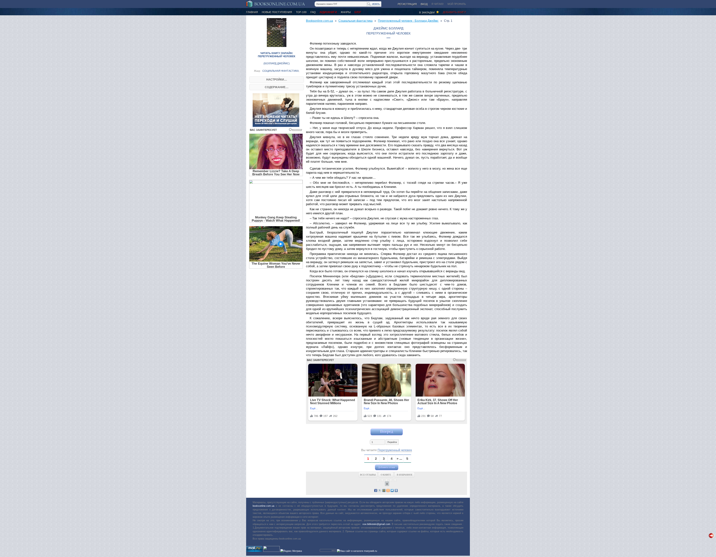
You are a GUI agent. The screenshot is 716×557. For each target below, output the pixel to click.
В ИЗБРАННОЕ (404, 474)
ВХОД (424, 4)
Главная (252, 12)
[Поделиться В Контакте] (396, 490)
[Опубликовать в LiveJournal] (379, 490)
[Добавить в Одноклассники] (388, 490)
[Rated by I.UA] (271, 551)
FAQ (313, 12)
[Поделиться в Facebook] (375, 490)
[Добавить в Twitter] (392, 490)
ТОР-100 (301, 12)
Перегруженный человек (395, 450)
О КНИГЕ (386, 474)
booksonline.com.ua (263, 505)
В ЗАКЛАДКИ (427, 12)
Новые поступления (277, 12)
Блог (357, 12)
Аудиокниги (328, 12)
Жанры (346, 12)
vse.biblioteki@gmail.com (376, 524)
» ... (399, 458)
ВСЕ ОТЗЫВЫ (368, 474)
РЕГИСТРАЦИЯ (407, 4)
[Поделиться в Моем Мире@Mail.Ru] (383, 490)
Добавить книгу (454, 12)
